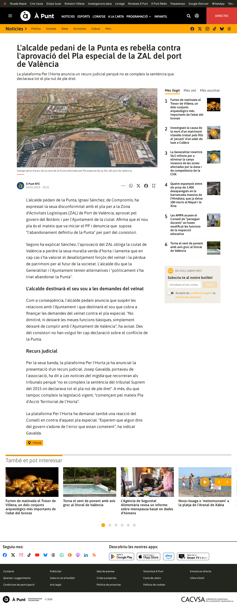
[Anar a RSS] (95, 555)
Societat (51, 28)
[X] (200, 29)
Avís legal (55, 584)
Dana (65, 28)
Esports (83, 16)
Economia (80, 28)
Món (108, 28)
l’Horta (37, 442)
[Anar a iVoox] (70, 555)
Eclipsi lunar (53, 3)
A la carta (116, 16)
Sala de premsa (105, 571)
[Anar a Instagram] (22, 555)
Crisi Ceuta (36, 3)
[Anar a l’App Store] (148, 556)
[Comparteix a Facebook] (146, 185)
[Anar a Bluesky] (46, 555)
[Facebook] (192, 29)
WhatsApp (218, 3)
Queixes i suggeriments (17, 577)
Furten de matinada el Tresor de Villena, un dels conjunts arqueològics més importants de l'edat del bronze (31, 507)
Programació (137, 16)
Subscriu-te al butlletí (62, 577)
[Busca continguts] (188, 16)
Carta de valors (152, 577)
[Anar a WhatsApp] (62, 555)
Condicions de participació (18, 584)
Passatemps (178, 3)
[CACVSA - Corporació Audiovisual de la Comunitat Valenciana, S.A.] (207, 599)
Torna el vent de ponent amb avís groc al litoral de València (89, 503)
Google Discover (198, 3)
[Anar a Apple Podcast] (78, 555)
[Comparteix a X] (138, 185)
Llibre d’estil (197, 577)
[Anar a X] (13, 555)
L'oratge (120, 3)
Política (36, 28)
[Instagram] (207, 29)
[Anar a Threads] (54, 555)
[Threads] (229, 29)
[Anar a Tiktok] (29, 555)
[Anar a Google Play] (121, 556)
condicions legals (200, 293)
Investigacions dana (100, 3)
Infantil (160, 16)
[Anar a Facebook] (5, 555)
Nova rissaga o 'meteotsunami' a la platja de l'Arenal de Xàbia (203, 503)
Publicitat (55, 571)
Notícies (68, 16)
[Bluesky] (222, 29)
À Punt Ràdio (159, 3)
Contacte (8, 571)
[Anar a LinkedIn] (86, 555)
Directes (221, 15)
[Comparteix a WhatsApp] (131, 185)
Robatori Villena (74, 3)
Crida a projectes (106, 577)
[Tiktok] (214, 29)
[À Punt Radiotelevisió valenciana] (22, 599)
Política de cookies (154, 584)
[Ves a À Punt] (37, 16)
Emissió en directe (200, 571)
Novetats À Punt (138, 3)
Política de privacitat (109, 584)
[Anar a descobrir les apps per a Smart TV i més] (193, 556)
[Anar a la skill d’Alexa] (168, 556)
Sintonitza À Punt (153, 571)
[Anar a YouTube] (38, 555)
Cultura (95, 28)
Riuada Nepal (18, 3)
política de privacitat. (188, 297)
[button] (103, 525)
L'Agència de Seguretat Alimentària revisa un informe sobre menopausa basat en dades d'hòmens (147, 507)
